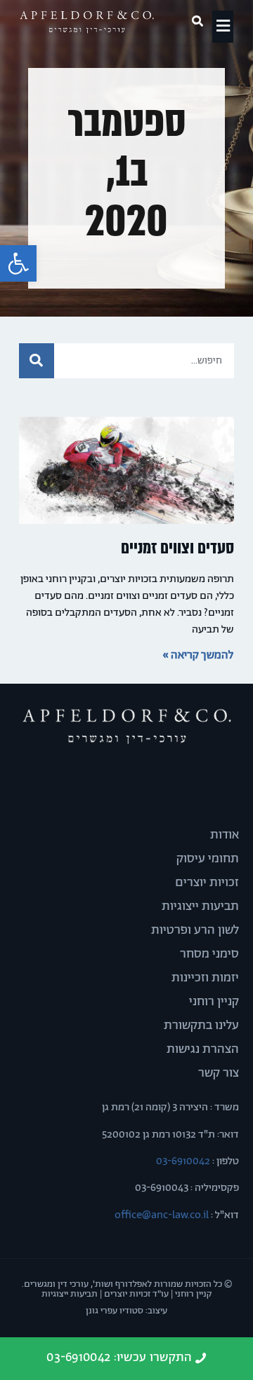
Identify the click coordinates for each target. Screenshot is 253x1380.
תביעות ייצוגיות (200, 906)
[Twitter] (126, 780)
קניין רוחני (214, 1002)
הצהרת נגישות (203, 1049)
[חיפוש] (36, 360)
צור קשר (218, 1073)
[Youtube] (102, 780)
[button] (18, 263)
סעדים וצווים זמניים (177, 548)
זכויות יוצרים (207, 883)
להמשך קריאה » (198, 655)
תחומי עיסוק (207, 859)
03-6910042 (182, 1161)
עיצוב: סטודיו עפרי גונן (126, 1311)
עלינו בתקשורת (201, 1025)
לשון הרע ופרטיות (195, 930)
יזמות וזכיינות (205, 978)
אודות (224, 835)
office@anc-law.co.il (162, 1215)
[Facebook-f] (151, 780)
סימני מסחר (209, 954)
